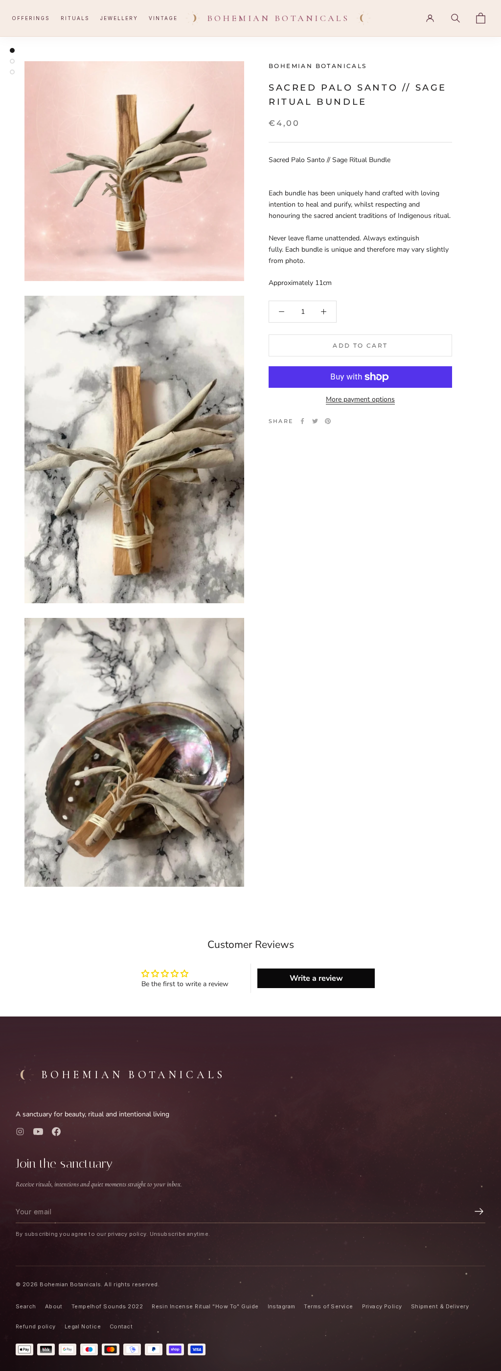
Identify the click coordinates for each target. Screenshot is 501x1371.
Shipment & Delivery (440, 1306)
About (54, 1306)
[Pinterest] (328, 421)
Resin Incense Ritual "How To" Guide (205, 1306)
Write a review (316, 978)
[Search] (455, 18)
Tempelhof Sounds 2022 (107, 1306)
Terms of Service (328, 1306)
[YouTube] (38, 1131)
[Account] (430, 18)
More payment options (360, 399)
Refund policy (36, 1326)
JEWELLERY (119, 18)
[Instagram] (20, 1131)
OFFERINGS (31, 18)
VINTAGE (163, 18)
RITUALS (75, 18)
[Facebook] (302, 421)
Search (26, 1306)
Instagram (282, 1306)
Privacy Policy (382, 1306)
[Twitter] (315, 421)
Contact (121, 1326)
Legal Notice (83, 1326)
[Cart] (480, 18)
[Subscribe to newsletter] (479, 1211)
